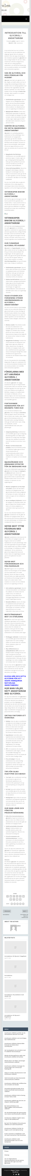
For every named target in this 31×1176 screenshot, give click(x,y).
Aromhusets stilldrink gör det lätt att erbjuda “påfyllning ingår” (15, 1101)
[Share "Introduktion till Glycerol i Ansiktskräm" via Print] (20, 899)
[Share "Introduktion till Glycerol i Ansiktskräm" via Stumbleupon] (13, 899)
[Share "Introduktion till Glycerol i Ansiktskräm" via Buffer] (10, 899)
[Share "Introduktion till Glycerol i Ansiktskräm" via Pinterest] (20, 896)
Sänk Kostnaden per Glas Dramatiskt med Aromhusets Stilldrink (15, 1078)
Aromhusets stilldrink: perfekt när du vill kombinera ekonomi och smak (15, 1033)
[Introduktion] (15, 966)
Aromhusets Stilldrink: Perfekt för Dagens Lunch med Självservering (14, 1129)
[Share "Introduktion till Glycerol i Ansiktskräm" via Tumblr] (17, 896)
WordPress (15, 1172)
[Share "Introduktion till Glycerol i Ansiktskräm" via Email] (17, 899)
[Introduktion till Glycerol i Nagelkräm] (15, 1006)
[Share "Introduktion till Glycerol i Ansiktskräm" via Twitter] (10, 896)
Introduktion (8, 975)
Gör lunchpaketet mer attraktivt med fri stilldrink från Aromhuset (15, 1050)
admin (13, 41)
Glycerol (11, 43)
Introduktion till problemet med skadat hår (14, 995)
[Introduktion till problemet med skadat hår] (15, 985)
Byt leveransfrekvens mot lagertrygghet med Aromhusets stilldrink (13, 1107)
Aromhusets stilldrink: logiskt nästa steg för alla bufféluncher (15, 1118)
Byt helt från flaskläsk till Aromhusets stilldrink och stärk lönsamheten (15, 1123)
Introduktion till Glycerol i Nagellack (15, 956)
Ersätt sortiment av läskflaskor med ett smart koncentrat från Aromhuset (15, 1134)
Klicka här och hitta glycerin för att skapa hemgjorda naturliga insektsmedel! (15, 680)
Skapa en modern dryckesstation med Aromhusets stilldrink (15, 1073)
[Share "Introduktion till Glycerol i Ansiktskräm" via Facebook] (7, 896)
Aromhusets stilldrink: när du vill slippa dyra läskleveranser (15, 1038)
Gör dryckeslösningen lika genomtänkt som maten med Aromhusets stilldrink (15, 1113)
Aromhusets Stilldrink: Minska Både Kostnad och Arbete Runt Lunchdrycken (14, 1045)
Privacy (6, 1151)
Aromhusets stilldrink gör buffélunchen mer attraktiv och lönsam (15, 1084)
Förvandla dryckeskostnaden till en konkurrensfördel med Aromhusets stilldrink (14, 1090)
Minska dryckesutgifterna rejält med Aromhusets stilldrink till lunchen (15, 1056)
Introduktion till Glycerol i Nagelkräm (12, 1016)
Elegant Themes (15, 1170)
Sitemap (7, 1155)
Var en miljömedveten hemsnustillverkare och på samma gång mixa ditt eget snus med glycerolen (14, 1161)
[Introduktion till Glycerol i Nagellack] (15, 947)
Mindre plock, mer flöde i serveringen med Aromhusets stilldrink (15, 1061)
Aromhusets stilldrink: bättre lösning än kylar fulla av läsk (15, 1096)
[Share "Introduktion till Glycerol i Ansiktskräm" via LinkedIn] (23, 896)
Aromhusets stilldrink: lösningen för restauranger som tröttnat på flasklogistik (15, 1067)
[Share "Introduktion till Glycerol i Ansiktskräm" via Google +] (13, 896)
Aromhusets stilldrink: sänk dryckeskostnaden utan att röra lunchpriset (14, 1140)
